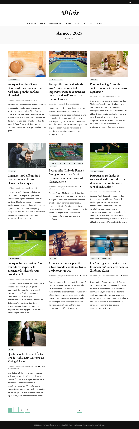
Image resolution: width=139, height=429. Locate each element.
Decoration (14, 80)
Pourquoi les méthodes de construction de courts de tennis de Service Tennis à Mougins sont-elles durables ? (108, 181)
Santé (108, 23)
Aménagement (56, 80)
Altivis (69, 12)
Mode (99, 23)
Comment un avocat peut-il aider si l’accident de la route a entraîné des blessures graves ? (67, 266)
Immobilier (31, 23)
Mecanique (89, 23)
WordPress (100, 425)
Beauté (94, 80)
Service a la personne (101, 258)
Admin (12, 100)
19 (22, 410)
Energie (68, 23)
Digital (43, 23)
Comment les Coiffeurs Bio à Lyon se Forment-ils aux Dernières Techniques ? (24, 179)
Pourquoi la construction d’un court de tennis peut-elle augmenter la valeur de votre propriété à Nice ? (25, 268)
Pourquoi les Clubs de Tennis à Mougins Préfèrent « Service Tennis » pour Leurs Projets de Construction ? (66, 175)
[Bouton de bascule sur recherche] (130, 2)
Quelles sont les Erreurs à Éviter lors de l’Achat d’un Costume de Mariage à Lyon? (26, 357)
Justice (53, 258)
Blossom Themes (82, 425)
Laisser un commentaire (57, 189)
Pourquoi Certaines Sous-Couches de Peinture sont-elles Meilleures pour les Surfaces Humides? (25, 89)
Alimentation (55, 23)
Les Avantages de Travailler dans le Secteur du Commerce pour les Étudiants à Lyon (109, 266)
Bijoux (78, 23)
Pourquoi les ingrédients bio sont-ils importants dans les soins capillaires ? (108, 88)
